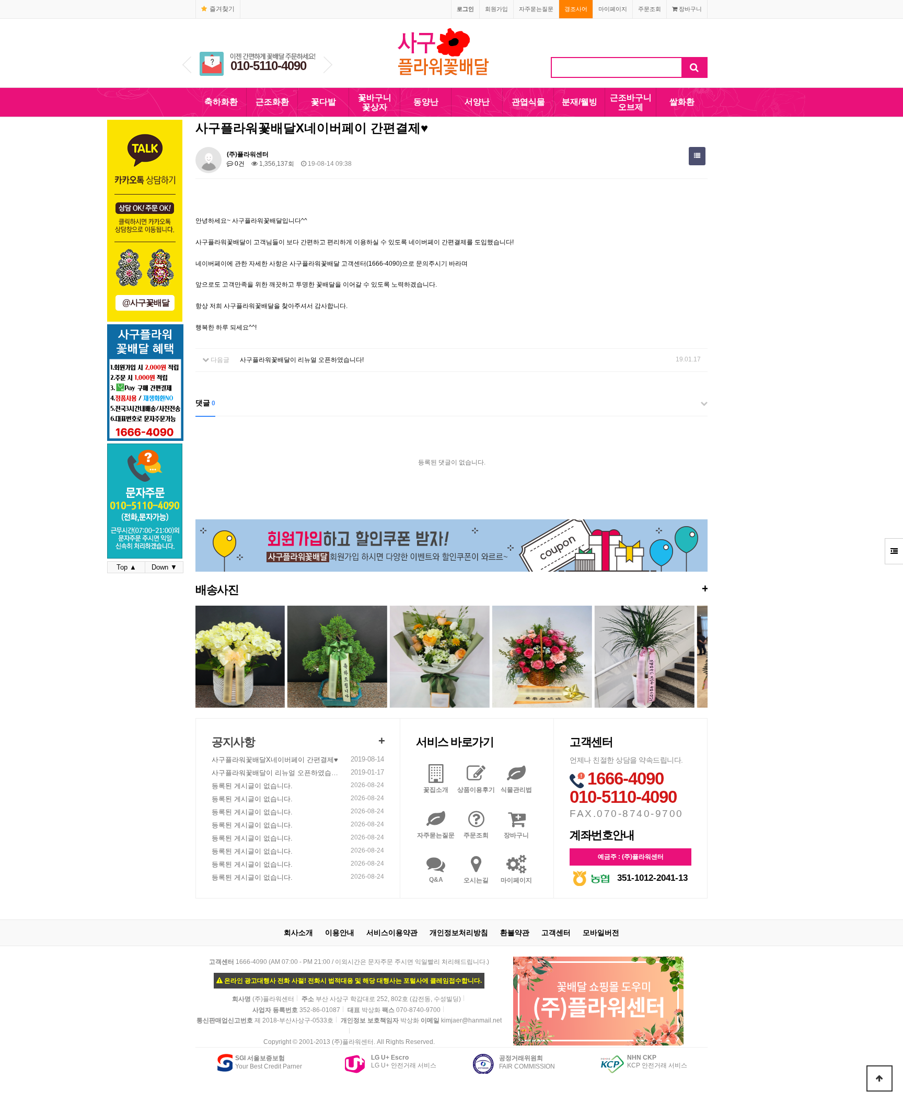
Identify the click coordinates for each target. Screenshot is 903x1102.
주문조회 (649, 9)
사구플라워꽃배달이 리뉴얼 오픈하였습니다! (302, 359)
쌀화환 (681, 101)
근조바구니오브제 (631, 102)
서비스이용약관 (392, 932)
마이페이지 (612, 9)
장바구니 (689, 9)
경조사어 (575, 9)
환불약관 (514, 932)
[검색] (694, 67)
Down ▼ (164, 567)
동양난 (425, 101)
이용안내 (339, 932)
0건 (239, 163)
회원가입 (496, 9)
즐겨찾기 (222, 9)
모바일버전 (601, 932)
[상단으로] (879, 1078)
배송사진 (451, 589)
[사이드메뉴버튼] (894, 551)
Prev (186, 64)
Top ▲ (126, 567)
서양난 (477, 101)
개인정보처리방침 (459, 932)
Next (327, 64)
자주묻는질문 (536, 9)
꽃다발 (323, 101)
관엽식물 (528, 101)
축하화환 (221, 101)
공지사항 (233, 741)
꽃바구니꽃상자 (374, 102)
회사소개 (298, 932)
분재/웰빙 (579, 101)
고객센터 (556, 932)
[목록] (697, 156)
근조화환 (272, 101)
